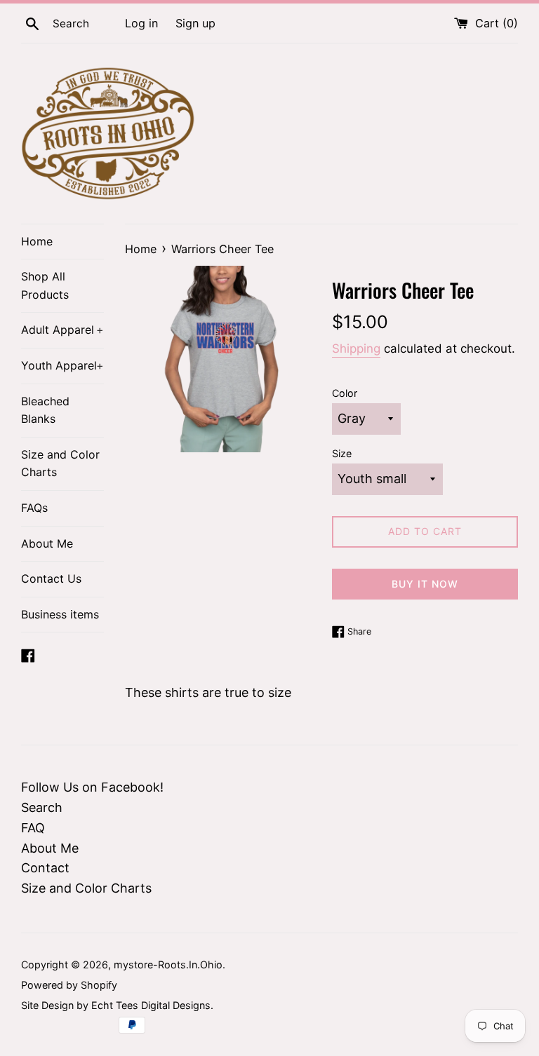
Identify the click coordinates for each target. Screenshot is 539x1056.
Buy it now (425, 584)
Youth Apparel (62, 365)
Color (344, 393)
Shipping (356, 348)
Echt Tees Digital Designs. (152, 1005)
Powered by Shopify (69, 985)
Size (342, 453)
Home (37, 241)
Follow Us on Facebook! (92, 787)
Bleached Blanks (45, 410)
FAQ (33, 827)
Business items (60, 614)
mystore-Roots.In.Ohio (168, 964)
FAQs (34, 508)
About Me (47, 543)
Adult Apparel (62, 330)
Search (41, 807)
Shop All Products (45, 285)
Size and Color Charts (60, 463)
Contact (45, 867)
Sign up (195, 23)
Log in (141, 23)
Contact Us (51, 578)
